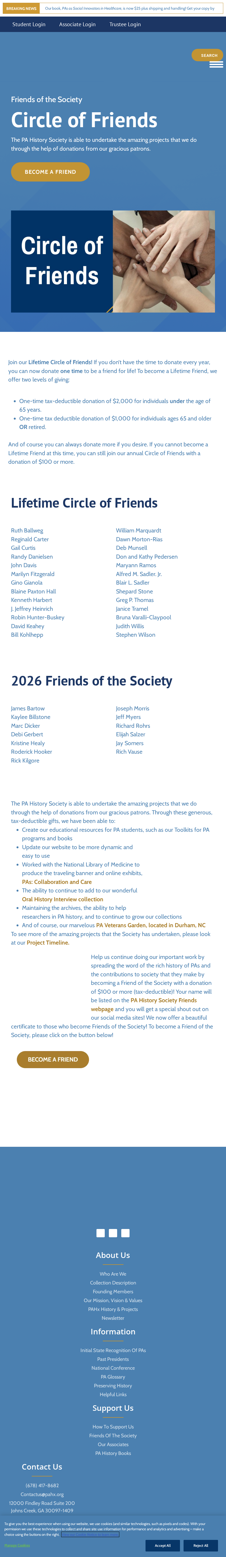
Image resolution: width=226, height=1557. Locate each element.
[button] (50, 172)
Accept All (162, 1545)
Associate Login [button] (77, 24)
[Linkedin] (113, 1233)
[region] (113, 1536)
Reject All (200, 1545)
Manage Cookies (17, 1545)
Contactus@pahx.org (42, 1494)
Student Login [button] (28, 24)
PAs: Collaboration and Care (57, 881)
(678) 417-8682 (42, 1486)
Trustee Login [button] (125, 24)
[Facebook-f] (100, 1233)
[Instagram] (125, 1233)
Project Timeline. (48, 942)
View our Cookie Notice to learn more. (90, 1534)
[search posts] (207, 55)
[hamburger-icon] (216, 64)
